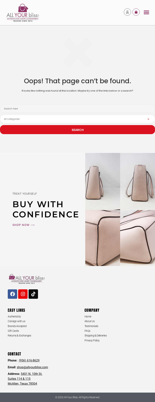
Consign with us (16, 321)
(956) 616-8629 (29, 360)
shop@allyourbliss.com (32, 367)
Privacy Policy (92, 340)
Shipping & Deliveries (95, 335)
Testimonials (91, 326)
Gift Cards (13, 330)
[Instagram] (23, 294)
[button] (146, 12)
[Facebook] (12, 294)
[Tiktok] (33, 294)
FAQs (87, 330)
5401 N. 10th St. (31, 374)
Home (87, 316)
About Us (89, 321)
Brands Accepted (17, 326)
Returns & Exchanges (19, 335)
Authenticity (14, 316)
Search (78, 130)
